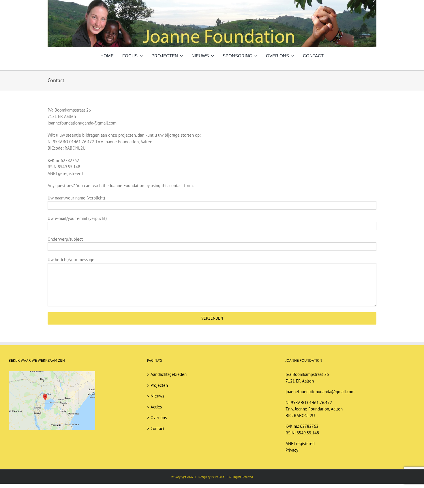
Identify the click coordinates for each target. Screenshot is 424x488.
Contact (157, 428)
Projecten (159, 385)
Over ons (159, 417)
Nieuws (157, 396)
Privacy (292, 450)
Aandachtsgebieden (169, 374)
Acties (156, 407)
